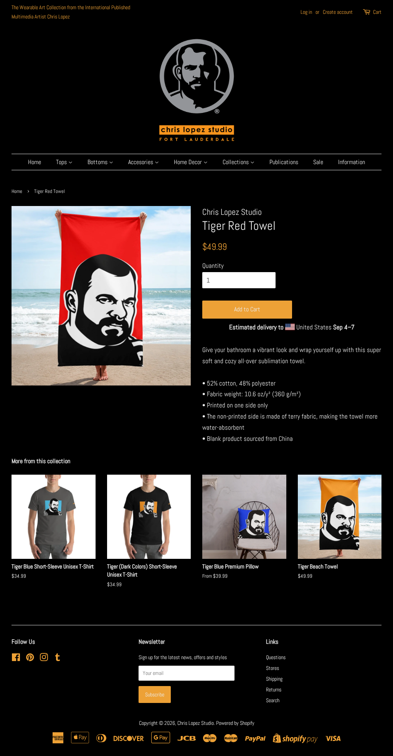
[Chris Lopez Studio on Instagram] (44, 658)
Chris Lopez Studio (195, 722)
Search (272, 700)
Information (351, 162)
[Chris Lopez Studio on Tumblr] (57, 658)
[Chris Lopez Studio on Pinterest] (30, 658)
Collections (236, 162)
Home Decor (188, 162)
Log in (306, 11)
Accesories (141, 162)
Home (34, 162)
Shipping (274, 678)
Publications (283, 162)
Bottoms (98, 162)
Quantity (213, 265)
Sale (318, 162)
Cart (377, 11)
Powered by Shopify (235, 722)
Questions (276, 657)
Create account (338, 11)
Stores (272, 668)
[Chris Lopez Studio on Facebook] (16, 658)
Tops (62, 162)
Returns (273, 689)
